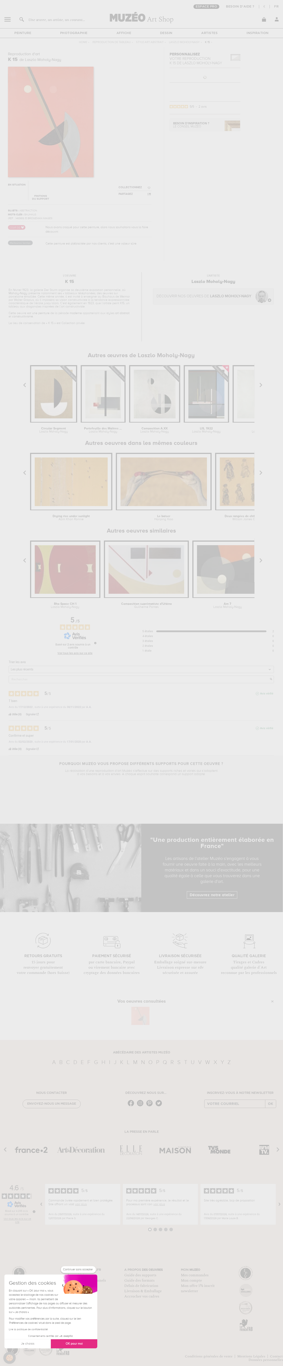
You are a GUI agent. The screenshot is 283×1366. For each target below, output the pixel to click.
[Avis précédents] (41, 1204)
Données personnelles (266, 1359)
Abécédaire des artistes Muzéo (141, 1052)
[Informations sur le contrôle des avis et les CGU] (95, 643)
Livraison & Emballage (143, 1291)
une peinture (41, 313)
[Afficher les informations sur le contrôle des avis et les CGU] (34, 1211)
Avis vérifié (266, 693)
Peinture (22, 33)
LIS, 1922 (206, 430)
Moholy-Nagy (18, 293)
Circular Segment (53, 430)
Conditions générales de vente (209, 1356)
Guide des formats (139, 1280)
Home (83, 42)
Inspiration (258, 33)
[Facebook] (132, 1105)
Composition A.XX (154, 430)
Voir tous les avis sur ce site (74, 653)
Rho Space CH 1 (65, 605)
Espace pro (206, 6)
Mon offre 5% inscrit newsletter (198, 1288)
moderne (76, 313)
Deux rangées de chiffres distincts (249, 518)
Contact (276, 1356)
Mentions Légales (251, 1356)
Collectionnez (130, 187)
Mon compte (191, 1280)
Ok (270, 1104)
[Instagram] (141, 1105)
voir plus (81, 1204)
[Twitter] (159, 1105)
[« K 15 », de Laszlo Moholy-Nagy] (140, 1016)
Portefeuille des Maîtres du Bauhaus (103, 430)
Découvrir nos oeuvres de (204, 296)
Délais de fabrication (141, 1286)
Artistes (209, 33)
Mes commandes (194, 1275)
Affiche (124, 33)
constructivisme (22, 316)
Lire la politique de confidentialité (28, 1329)
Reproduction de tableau (111, 42)
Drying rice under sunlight (71, 518)
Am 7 (227, 605)
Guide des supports (140, 1275)
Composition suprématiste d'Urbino (146, 605)
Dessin (166, 33)
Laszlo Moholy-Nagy (184, 42)
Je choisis (27, 1343)
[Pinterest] (150, 1105)
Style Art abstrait (150, 42)
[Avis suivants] (279, 1204)
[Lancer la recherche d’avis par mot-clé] (271, 679)
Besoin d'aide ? (240, 6)
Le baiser (163, 518)
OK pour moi (74, 1343)
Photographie (74, 33)
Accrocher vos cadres (141, 1296)
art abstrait (122, 313)
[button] (9, 1358)
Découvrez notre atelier (212, 895)
